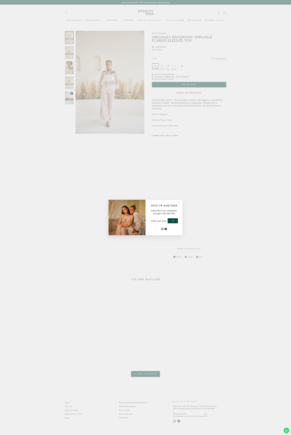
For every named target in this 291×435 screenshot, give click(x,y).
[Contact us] (286, 430)
